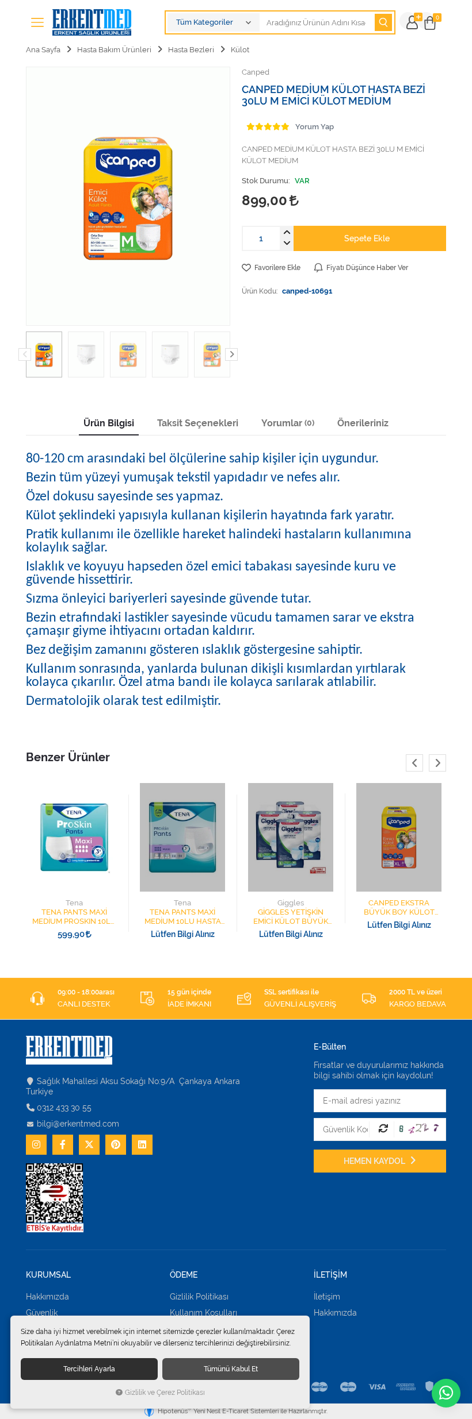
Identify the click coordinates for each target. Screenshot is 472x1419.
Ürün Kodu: (259, 291)
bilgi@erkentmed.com (78, 1123)
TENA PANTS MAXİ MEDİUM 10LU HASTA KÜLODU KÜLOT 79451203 (182, 917)
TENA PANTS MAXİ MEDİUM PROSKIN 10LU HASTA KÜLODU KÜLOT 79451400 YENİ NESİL (74, 917)
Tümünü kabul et (231, 1368)
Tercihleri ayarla (89, 1368)
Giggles (290, 903)
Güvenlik (42, 1312)
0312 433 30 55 (64, 1107)
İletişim (327, 1296)
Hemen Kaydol (375, 1161)
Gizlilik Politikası (199, 1296)
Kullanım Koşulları (203, 1312)
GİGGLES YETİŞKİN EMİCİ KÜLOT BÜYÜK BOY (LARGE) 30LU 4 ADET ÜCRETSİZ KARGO (290, 917)
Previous (24, 354)
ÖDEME (183, 1275)
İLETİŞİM (330, 1275)
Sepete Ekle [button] (367, 238)
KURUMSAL (48, 1275)
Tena (74, 903)
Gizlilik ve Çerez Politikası (165, 1393)
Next (231, 354)
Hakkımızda (47, 1296)
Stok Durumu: (266, 180)
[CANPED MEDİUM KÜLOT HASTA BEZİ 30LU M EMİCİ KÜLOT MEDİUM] (128, 196)
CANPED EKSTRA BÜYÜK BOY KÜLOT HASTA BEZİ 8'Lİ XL (399, 908)
